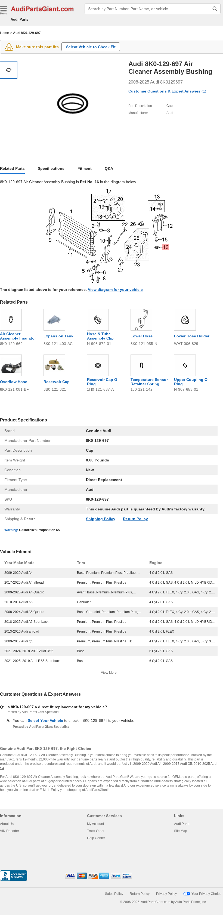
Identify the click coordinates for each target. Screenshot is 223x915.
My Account (95, 824)
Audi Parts (19, 19)
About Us (7, 824)
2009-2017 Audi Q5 (177, 764)
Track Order (95, 831)
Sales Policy (114, 894)
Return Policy (135, 519)
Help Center (96, 838)
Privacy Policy (166, 894)
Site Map (180, 831)
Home (4, 33)
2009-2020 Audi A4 (147, 764)
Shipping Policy (100, 519)
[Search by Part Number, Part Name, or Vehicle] (215, 8)
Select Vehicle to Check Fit (91, 47)
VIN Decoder (9, 831)
